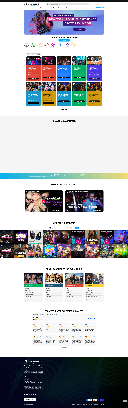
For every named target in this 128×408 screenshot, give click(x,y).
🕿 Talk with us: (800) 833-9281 (98, 0)
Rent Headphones (77, 364)
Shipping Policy (85, 404)
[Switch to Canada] (98, 4)
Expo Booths (48, 290)
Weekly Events (27, 7)
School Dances (28, 290)
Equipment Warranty (95, 366)
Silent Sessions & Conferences (58, 362)
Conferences (48, 288)
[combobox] (67, 4)
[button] (103, 4)
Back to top (64, 354)
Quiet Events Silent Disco (29, 404)
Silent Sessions (48, 296)
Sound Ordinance (28, 296)
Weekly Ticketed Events (78, 362)
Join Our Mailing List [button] (64, 40)
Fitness (67, 290)
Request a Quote (64, 271)
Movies (87, 288)
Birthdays (27, 288)
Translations (48, 294)
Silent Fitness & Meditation (58, 366)
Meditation (68, 292)
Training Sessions (89, 292)
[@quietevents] (50, 228)
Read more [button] (35, 331)
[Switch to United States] (96, 4)
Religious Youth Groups (29, 292)
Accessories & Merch (52, 7)
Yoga (67, 288)
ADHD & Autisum (69, 294)
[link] (33, 78)
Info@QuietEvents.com (28, 378)
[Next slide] (100, 146)
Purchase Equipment (77, 366)
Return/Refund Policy (97, 404)
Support (65, 7)
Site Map (102, 404)
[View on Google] (34, 325)
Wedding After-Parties (29, 294)
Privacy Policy (90, 404)
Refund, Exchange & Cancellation (98, 364)
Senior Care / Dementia (70, 296)
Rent (40, 7)
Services (59, 7)
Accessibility (73, 404)
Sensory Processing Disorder (91, 296)
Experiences (34, 7)
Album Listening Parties (90, 290)
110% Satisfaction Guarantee (97, 362)
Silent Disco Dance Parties (58, 364)
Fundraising (88, 294)
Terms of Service (79, 404)
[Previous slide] (27, 146)
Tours (47, 292)
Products (43, 7)
